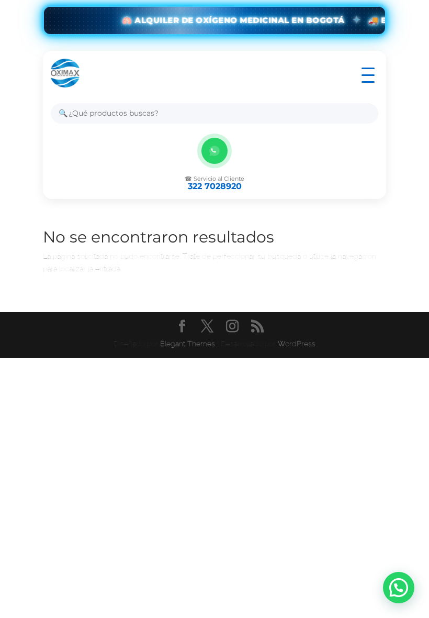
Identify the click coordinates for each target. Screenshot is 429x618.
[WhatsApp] (214, 151)
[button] (398, 587)
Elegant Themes (187, 343)
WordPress (296, 343)
